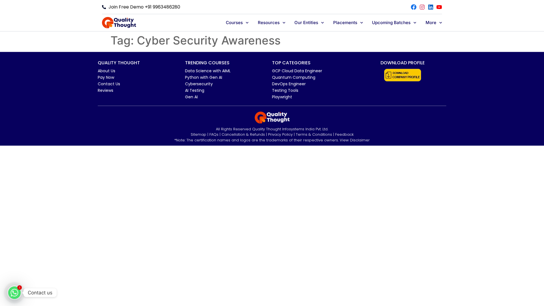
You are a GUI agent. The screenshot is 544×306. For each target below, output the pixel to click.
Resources (269, 22)
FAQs (213, 134)
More (431, 22)
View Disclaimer (355, 140)
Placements (345, 22)
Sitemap (198, 134)
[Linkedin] (431, 7)
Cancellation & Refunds (243, 134)
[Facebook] (413, 7)
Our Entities (306, 22)
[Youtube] (439, 7)
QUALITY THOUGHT (119, 63)
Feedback (344, 134)
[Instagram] (422, 7)
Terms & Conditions (314, 134)
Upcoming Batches (391, 22)
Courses (234, 22)
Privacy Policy (280, 134)
